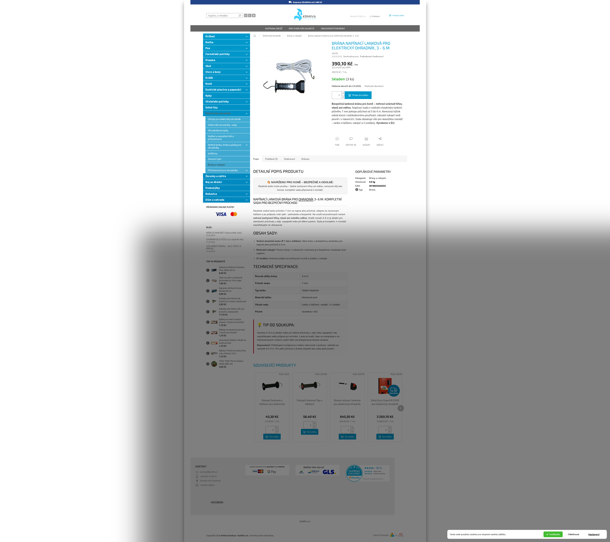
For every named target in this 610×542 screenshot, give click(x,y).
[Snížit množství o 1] (343, 97)
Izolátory (212, 153)
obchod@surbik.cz (208, 471)
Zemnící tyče (214, 158)
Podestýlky (212, 188)
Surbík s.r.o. (305, 521)
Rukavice (211, 193)
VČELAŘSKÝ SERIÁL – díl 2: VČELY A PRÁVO (223, 247)
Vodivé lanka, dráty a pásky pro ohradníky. (224, 146)
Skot (208, 66)
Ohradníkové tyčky (218, 130)
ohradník (306, 199)
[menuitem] (273, 28)
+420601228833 (207, 485)
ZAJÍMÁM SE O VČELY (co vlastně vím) (224, 239)
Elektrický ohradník (218, 113)
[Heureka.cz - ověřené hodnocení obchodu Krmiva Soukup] (368, 473)
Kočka (209, 42)
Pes (207, 48)
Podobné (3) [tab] (271, 158)
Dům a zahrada (214, 199)
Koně (208, 83)
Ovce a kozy (213, 71)
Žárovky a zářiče (215, 176)
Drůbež (210, 36)
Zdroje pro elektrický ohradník (224, 119)
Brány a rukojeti (216, 164)
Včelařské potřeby (217, 101)
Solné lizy (211, 107)
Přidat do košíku (360, 95)
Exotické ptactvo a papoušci (223, 89)
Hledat (240, 15)
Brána (372, 189)
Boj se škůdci (213, 182)
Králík (209, 77)
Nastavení (593, 534)
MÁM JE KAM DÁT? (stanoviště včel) (224, 232)
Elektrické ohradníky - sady (222, 124)
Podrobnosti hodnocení (372, 56)
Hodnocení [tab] (289, 158)
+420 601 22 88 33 (208, 476)
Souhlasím (554, 534)
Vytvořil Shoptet (381, 535)
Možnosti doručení (374, 85)
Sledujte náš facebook (210, 480)
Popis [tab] (256, 158)
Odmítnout (573, 534)
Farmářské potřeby (217, 54)
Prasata (210, 60)
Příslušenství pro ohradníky (223, 170)
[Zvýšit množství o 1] (343, 93)
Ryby (208, 95)
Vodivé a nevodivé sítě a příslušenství (221, 137)
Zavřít (348, 132)
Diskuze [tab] (305, 158)
